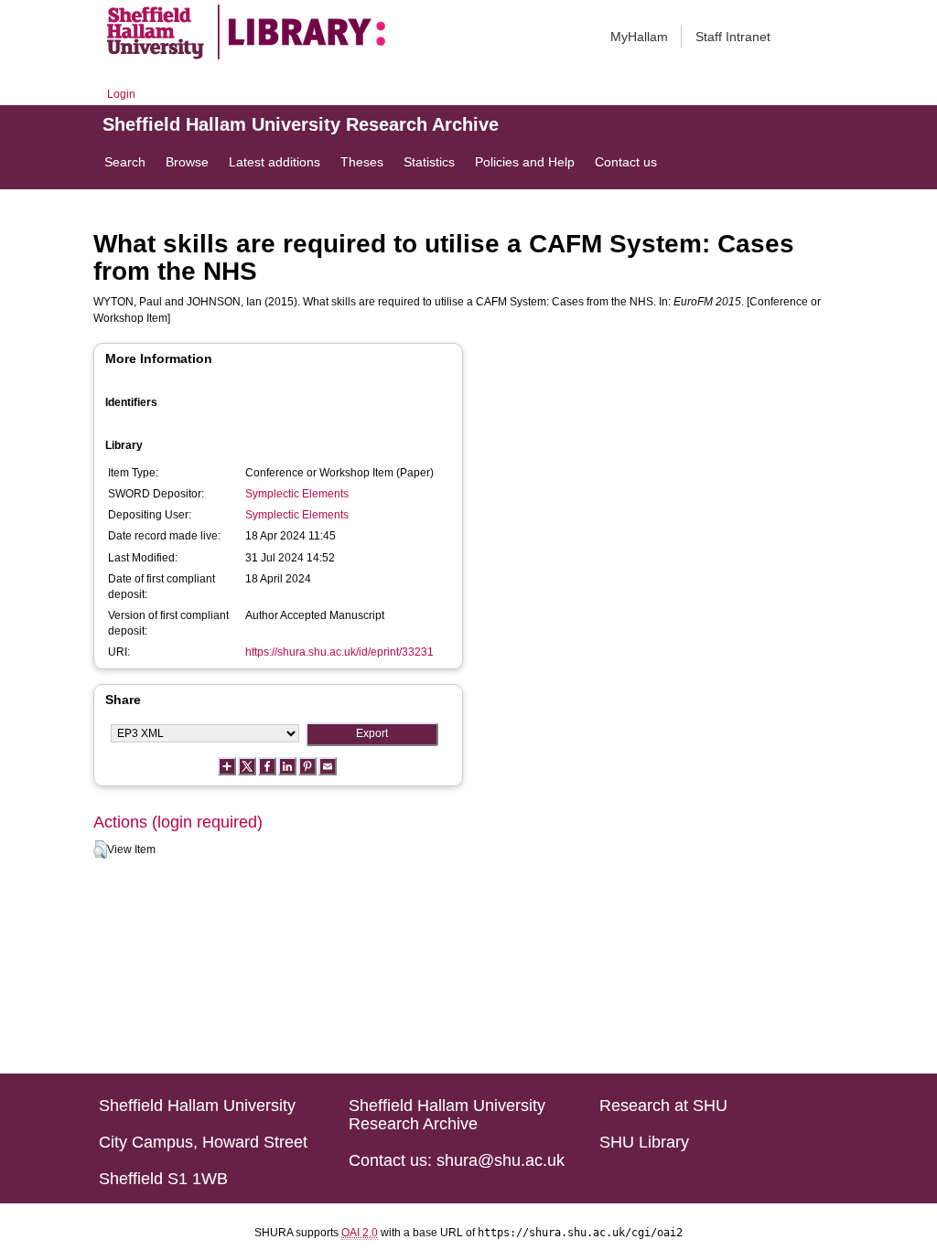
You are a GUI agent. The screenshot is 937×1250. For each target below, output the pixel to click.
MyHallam (639, 36)
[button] (100, 849)
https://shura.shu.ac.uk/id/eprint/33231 (339, 652)
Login (121, 94)
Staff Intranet (732, 36)
